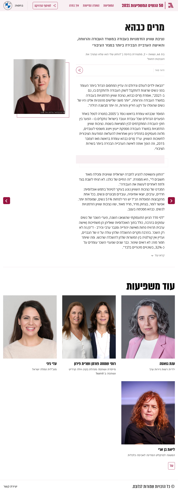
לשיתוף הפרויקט (43, 5)
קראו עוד (159, 255)
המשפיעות (108, 5)
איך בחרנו (74, 5)
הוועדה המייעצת (91, 5)
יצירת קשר (10, 486)
